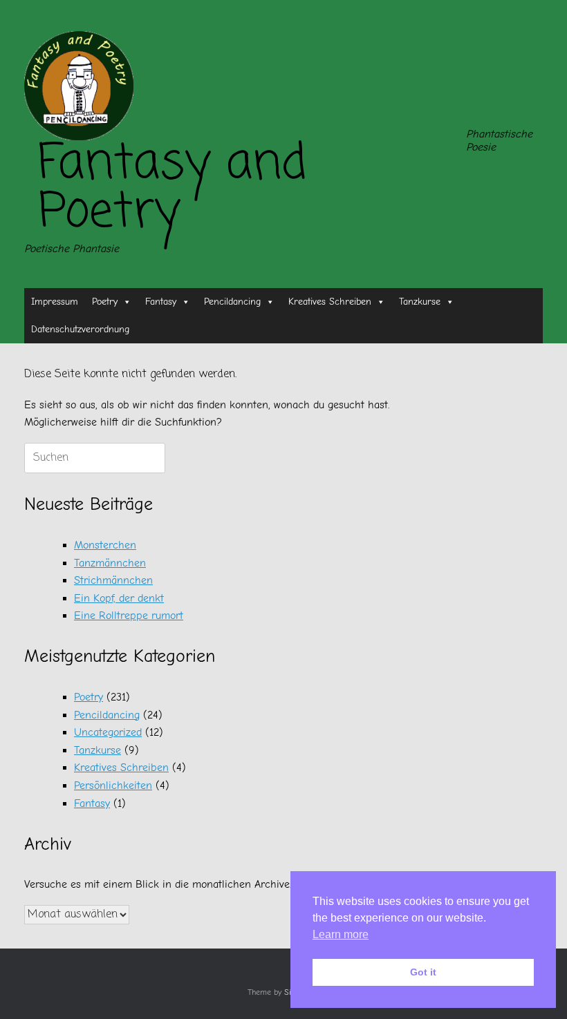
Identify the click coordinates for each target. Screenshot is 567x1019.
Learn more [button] (341, 934)
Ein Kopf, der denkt (119, 598)
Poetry (105, 301)
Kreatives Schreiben (329, 301)
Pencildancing (232, 301)
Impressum (54, 301)
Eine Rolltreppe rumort (128, 615)
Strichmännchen (113, 580)
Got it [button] (423, 972)
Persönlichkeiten (113, 785)
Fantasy (160, 301)
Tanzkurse (419, 301)
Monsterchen (105, 545)
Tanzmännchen (110, 563)
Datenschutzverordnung (80, 329)
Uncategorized (108, 732)
